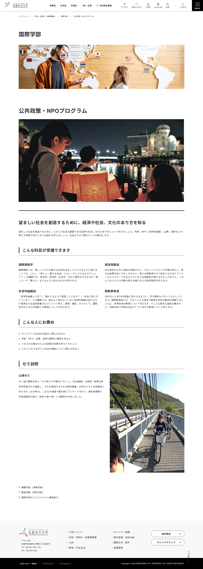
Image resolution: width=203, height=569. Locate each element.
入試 (71, 542)
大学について (76, 532)
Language (158, 7)
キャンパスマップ (166, 542)
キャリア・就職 (122, 532)
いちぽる (182, 7)
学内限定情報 (106, 5)
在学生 (63, 5)
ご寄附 (148, 7)
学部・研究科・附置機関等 (83, 537)
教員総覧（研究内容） (33, 492)
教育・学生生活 (77, 547)
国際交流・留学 (122, 542)
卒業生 (74, 5)
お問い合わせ (136, 7)
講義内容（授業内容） (33, 487)
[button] (188, 556)
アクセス (124, 7)
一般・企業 (86, 5)
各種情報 (118, 547)
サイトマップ (48, 563)
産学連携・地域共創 (124, 537)
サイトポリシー (66, 563)
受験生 (53, 5)
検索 (167, 7)
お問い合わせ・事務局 (28, 563)
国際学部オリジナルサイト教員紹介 (40, 497)
